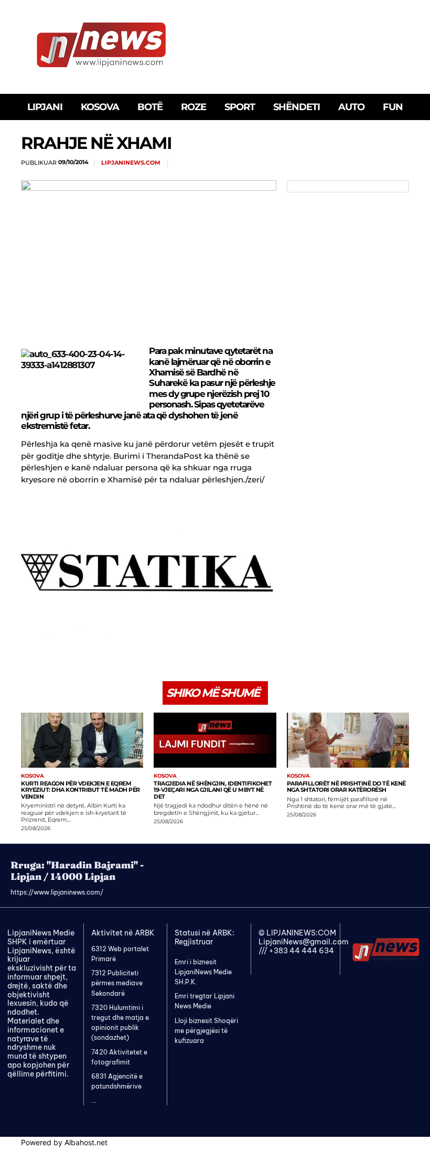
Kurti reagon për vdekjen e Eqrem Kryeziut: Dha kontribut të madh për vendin (80, 790)
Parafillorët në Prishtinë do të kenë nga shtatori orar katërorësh (346, 787)
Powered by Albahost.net (64, 1142)
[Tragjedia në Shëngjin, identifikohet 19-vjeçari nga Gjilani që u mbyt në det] (215, 740)
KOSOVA (32, 776)
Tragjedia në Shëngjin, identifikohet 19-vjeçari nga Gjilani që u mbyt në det (213, 790)
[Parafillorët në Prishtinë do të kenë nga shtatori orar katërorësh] (348, 740)
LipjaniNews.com (130, 162)
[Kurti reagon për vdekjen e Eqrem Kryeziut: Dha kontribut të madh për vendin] (82, 740)
